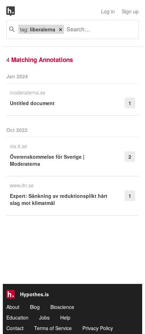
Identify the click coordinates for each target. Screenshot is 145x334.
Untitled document (32, 103)
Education (17, 317)
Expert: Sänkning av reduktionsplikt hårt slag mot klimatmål (58, 199)
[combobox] (98, 29)
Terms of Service (53, 328)
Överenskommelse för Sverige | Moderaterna (47, 160)
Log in (108, 11)
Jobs (44, 317)
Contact (15, 328)
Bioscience (62, 306)
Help (65, 317)
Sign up (130, 11)
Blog (35, 306)
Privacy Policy (97, 328)
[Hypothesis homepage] (15, 11)
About (12, 306)
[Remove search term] (60, 29)
